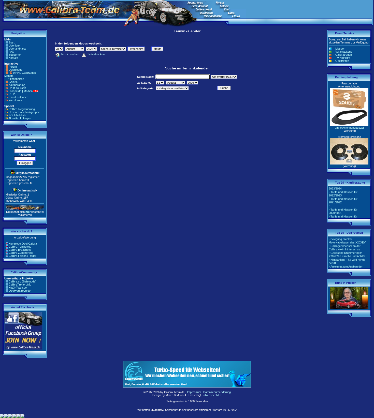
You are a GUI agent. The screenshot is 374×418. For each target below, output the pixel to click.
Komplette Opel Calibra (23, 243)
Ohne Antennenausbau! (349, 127)
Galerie (13, 81)
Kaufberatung (17, 84)
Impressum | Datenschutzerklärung (209, 392)
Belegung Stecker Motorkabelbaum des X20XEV (347, 238)
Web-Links (15, 100)
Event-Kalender (18, 97)
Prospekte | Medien (21, 91)
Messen (340, 48)
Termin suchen (70, 54)
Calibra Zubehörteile (21, 252)
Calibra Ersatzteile (20, 249)
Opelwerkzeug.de (20, 290)
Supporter (15, 54)
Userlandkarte (17, 48)
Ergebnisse (17, 78)
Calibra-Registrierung (22, 109)
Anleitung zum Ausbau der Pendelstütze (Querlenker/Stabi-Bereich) (348, 267)
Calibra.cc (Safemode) (22, 281)
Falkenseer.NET (212, 395)
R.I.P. (12, 94)
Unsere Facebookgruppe (24, 112)
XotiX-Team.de (18, 287)
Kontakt (13, 57)
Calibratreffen (343, 54)
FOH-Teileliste (17, 115)
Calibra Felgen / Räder (22, 255)
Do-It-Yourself (17, 87)
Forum (13, 66)
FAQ (11, 51)
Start (12, 42)
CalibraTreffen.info (20, 284)
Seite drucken (96, 54)
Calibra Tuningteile (20, 246)
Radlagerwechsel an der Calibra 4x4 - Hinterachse (345, 245)
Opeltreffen (342, 60)
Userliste (14, 45)
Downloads (15, 69)
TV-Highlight (342, 57)
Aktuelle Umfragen (19, 118)
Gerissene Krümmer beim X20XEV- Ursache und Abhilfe (347, 252)
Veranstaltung (343, 51)
